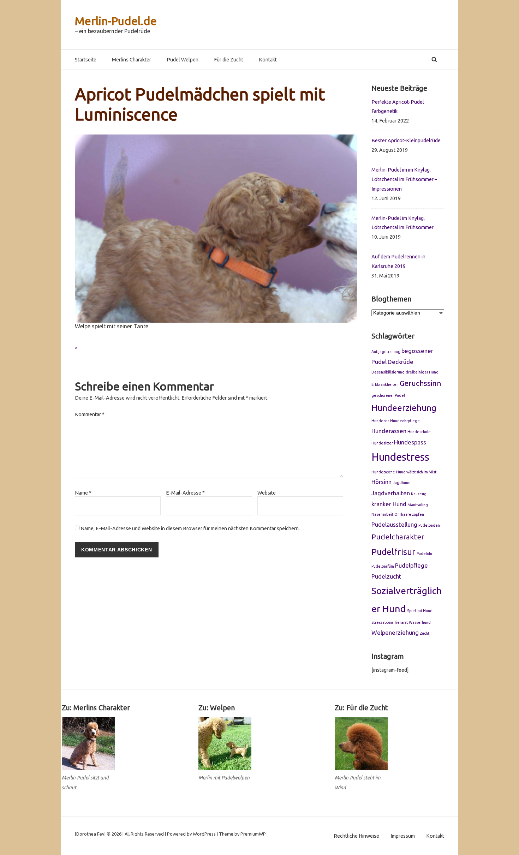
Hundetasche (383, 472)
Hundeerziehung (403, 408)
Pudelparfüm (382, 566)
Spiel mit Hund (419, 611)
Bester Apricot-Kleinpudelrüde (406, 140)
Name (83, 493)
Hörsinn (381, 481)
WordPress (204, 833)
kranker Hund (388, 504)
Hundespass (410, 442)
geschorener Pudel (388, 395)
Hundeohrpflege (405, 421)
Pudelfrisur (393, 552)
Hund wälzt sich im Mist (416, 472)
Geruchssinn (420, 383)
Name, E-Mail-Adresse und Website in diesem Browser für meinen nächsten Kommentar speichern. (190, 528)
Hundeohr (380, 421)
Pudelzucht (386, 576)
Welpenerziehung (395, 632)
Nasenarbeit (382, 514)
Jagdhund (402, 482)
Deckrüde (400, 361)
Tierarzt (401, 622)
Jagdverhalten (390, 493)
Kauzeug (418, 494)
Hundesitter (382, 443)
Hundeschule (419, 432)
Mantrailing (417, 505)
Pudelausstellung (394, 524)
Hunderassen (388, 431)
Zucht (424, 633)
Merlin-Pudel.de (116, 20)
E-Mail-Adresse (185, 493)
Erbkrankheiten (385, 384)
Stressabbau (382, 622)
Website (266, 493)
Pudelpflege (411, 565)
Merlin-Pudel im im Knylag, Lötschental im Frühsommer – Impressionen (404, 179)
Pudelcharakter (397, 537)
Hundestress (400, 457)
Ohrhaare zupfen (409, 514)
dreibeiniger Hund (422, 372)
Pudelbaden (429, 525)
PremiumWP (253, 833)
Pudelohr (424, 553)
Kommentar (90, 414)
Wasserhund (420, 622)
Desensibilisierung (388, 372)
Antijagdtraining (385, 351)
